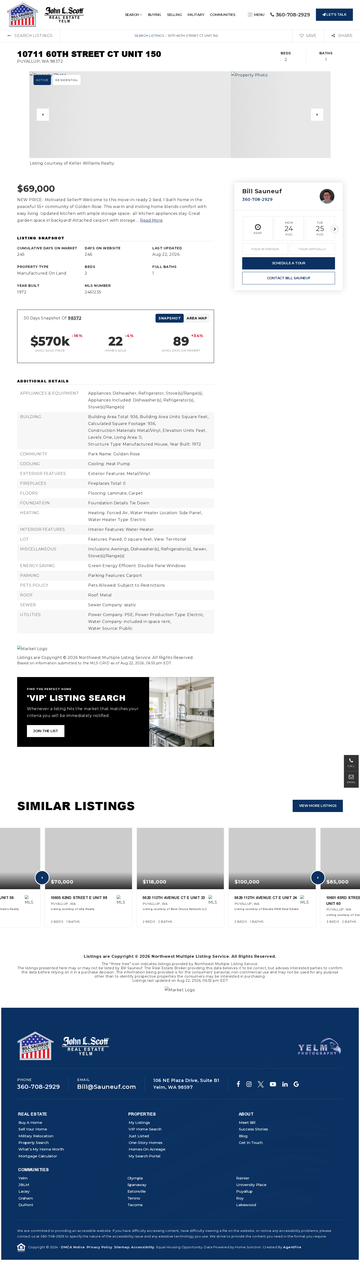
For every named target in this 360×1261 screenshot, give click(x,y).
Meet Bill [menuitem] (247, 1122)
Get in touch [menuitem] (251, 1142)
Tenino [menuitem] (133, 1198)
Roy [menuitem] (239, 1198)
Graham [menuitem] (25, 1198)
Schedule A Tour (288, 263)
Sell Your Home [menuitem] (32, 1129)
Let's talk (335, 14)
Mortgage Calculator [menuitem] (37, 1156)
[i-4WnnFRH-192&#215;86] (319, 1045)
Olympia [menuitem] (135, 1178)
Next (334, 229)
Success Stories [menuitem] (253, 1129)
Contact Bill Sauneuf (289, 278)
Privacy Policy (99, 1247)
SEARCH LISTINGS (149, 35)
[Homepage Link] (45, 14)
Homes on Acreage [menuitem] (147, 1149)
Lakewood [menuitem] (246, 1204)
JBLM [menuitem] (23, 1184)
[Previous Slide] (43, 115)
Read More (151, 220)
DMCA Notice (73, 1247)
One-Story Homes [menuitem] (145, 1142)
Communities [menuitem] (222, 14)
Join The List (45, 731)
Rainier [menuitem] (242, 1178)
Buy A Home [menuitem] (30, 1122)
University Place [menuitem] (251, 1184)
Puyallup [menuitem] (244, 1191)
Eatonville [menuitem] (136, 1191)
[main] (180, 504)
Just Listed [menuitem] (139, 1136)
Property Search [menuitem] (33, 1142)
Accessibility (143, 1247)
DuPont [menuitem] (25, 1204)
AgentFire (292, 1247)
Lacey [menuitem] (24, 1191)
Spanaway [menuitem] (136, 1184)
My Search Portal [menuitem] (144, 1156)
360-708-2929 (292, 15)
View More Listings (318, 805)
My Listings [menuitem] (139, 1122)
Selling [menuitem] (174, 14)
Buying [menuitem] (154, 14)
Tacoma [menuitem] (135, 1204)
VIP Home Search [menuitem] (145, 1129)
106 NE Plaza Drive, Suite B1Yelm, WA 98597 (186, 1084)
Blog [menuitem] (243, 1136)
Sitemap (122, 1247)
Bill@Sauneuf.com (106, 1087)
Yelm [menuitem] (23, 1178)
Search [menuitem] (132, 14)
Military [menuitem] (196, 14)
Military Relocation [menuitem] (35, 1136)
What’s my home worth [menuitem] (41, 1149)
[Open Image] (130, 115)
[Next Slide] (317, 115)
